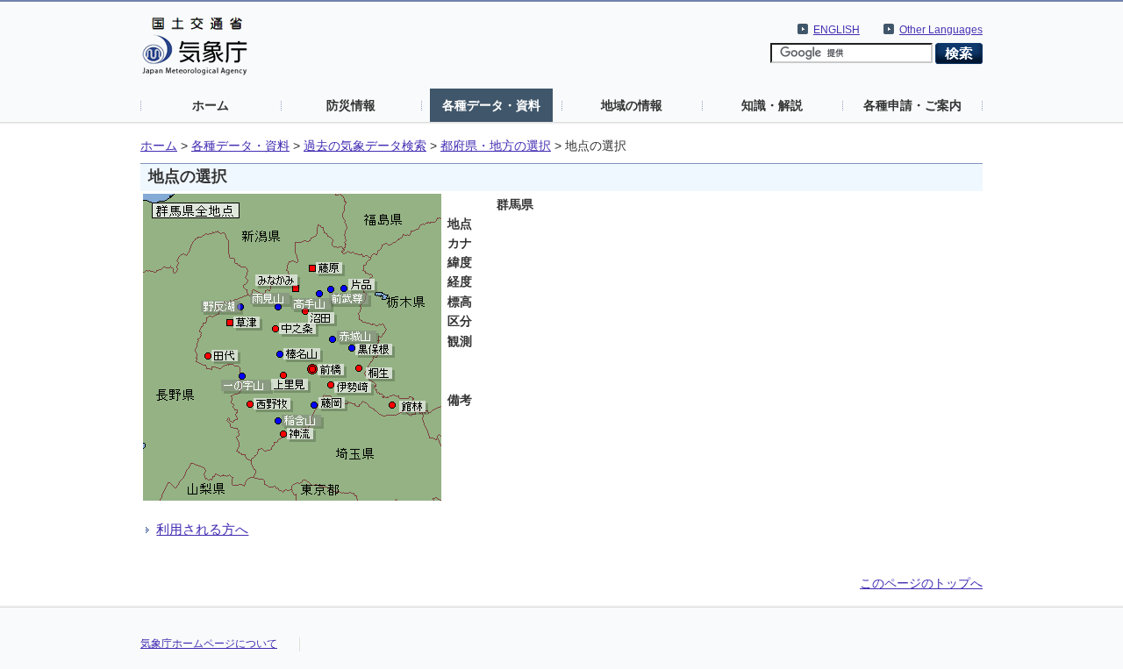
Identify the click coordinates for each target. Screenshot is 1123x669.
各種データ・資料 (491, 105)
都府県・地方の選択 (495, 146)
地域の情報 (631, 105)
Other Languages (941, 30)
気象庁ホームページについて (208, 643)
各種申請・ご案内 (912, 105)
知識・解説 (772, 105)
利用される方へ (202, 529)
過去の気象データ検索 (365, 146)
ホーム (210, 105)
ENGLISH (836, 30)
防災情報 (351, 105)
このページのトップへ (921, 583)
